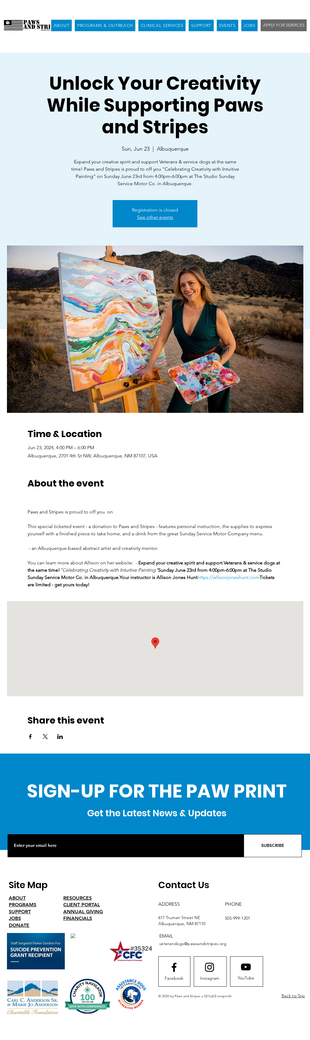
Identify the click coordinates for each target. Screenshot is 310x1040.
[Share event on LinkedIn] (60, 736)
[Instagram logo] (209, 967)
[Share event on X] (45, 736)
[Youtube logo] (246, 967)
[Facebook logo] (174, 967)
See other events (155, 217)
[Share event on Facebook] (30, 736)
